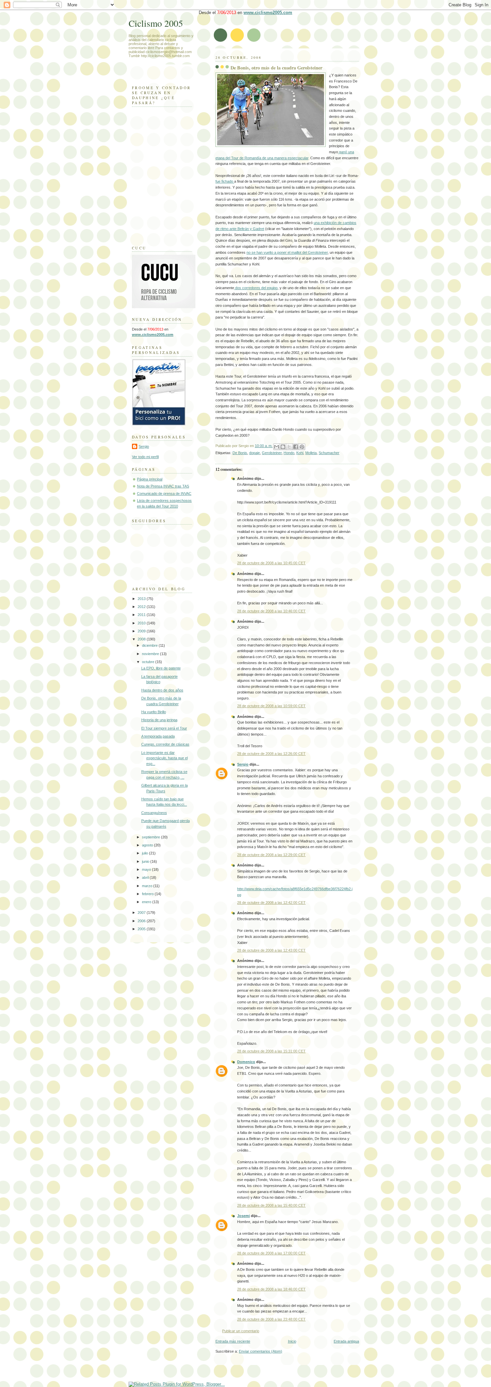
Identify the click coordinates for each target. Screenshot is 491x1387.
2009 (142, 631)
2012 (142, 607)
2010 (142, 623)
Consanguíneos (154, 813)
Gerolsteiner (272, 453)
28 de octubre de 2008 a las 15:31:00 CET (271, 1051)
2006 (142, 921)
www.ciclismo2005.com (267, 12)
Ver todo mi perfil (145, 457)
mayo (147, 869)
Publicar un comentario (240, 1331)
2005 (142, 929)
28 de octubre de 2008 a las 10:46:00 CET (271, 611)
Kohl (299, 453)
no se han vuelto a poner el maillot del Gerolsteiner (287, 252)
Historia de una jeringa (159, 720)
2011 (142, 615)
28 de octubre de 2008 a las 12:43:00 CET (271, 950)
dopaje (254, 453)
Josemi (243, 1216)
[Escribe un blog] (283, 446)
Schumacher (329, 453)
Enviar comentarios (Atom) (260, 1351)
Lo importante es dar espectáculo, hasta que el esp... (164, 758)
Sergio (243, 764)
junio (146, 861)
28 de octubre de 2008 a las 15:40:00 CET (271, 1205)
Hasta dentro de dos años (162, 690)
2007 (142, 913)
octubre (148, 662)
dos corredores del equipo (256, 288)
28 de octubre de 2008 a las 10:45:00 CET (271, 563)
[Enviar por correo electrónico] (276, 446)
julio (145, 853)
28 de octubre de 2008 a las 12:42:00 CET (271, 903)
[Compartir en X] (289, 446)
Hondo (289, 453)
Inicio (292, 1341)
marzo (147, 886)
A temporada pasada (158, 736)
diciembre (150, 645)
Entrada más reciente (232, 1341)
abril (146, 877)
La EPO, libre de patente (161, 668)
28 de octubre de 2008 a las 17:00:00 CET (271, 1253)
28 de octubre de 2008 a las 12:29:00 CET (271, 855)
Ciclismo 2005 (156, 23)
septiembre (151, 837)
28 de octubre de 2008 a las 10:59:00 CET (271, 706)
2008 (142, 639)
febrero (148, 894)
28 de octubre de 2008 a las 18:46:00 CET (271, 1289)
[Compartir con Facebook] (295, 446)
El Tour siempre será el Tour (164, 728)
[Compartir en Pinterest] (302, 446)
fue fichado (224, 181)
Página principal (149, 479)
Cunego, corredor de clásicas (165, 744)
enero (147, 902)
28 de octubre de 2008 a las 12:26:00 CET (271, 754)
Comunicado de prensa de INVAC (164, 493)
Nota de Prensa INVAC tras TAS (163, 486)
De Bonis (239, 453)
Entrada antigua (346, 1341)
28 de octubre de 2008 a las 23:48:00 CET (271, 1319)
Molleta (311, 453)
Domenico (246, 1062)
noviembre (151, 654)
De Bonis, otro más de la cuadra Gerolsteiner (276, 67)
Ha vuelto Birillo (153, 712)
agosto (148, 845)
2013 (142, 599)
